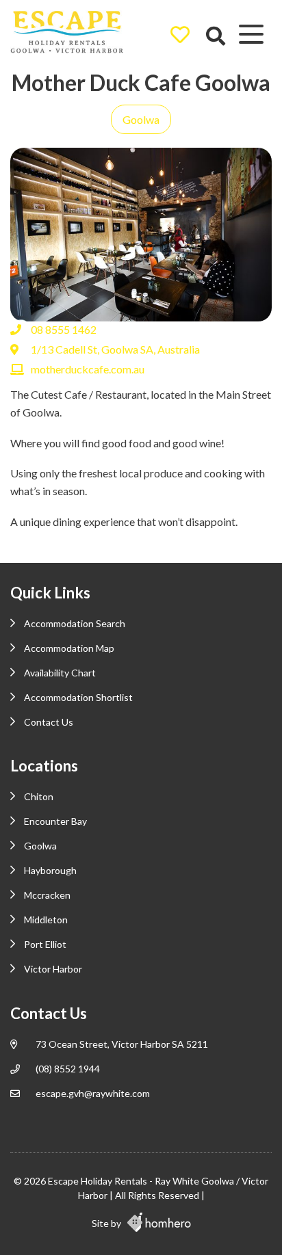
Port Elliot (45, 944)
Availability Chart (60, 672)
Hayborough (50, 870)
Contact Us (48, 722)
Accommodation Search (74, 623)
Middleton (46, 919)
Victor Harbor (53, 969)
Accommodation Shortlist (78, 697)
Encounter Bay (55, 821)
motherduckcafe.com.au (87, 368)
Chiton (38, 796)
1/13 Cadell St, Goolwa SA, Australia (115, 349)
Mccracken (47, 895)
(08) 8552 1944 (68, 1068)
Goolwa (141, 119)
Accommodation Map (69, 648)
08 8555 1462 (64, 329)
